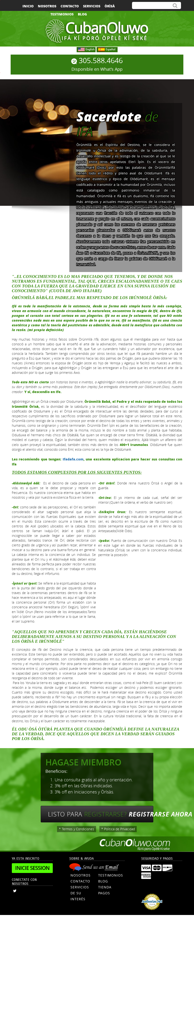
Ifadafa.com (73, 459)
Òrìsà (110, 6)
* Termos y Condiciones (76, 829)
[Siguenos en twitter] (15, 890)
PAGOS (104, 893)
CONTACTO (80, 881)
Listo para (101, 814)
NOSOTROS (81, 875)
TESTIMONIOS (110, 875)
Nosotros (47, 6)
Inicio (28, 6)
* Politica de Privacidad (118, 829)
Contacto (70, 6)
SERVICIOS (80, 887)
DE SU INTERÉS (78, 896)
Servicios (91, 6)
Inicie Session (32, 868)
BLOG (103, 881)
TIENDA (104, 887)
